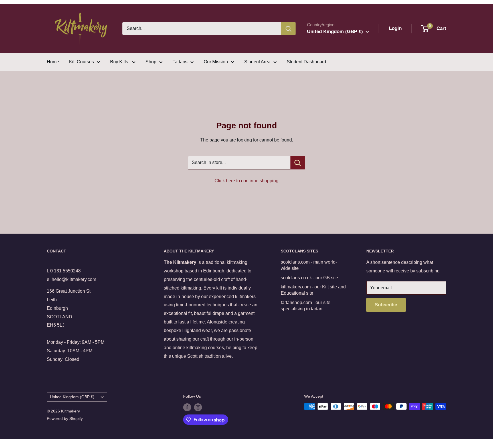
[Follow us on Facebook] (187, 407)
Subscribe (386, 304)
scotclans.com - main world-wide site (309, 265)
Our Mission (216, 61)
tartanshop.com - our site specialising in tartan (305, 305)
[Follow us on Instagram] (198, 407)
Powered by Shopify (65, 418)
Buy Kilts (119, 61)
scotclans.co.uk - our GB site (309, 277)
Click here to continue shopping (246, 180)
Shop (151, 61)
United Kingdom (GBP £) (72, 397)
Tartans (180, 61)
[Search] (288, 28)
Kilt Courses (81, 61)
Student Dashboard (306, 61)
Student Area (257, 61)
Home (53, 61)
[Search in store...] (297, 162)
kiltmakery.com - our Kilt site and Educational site (313, 290)
